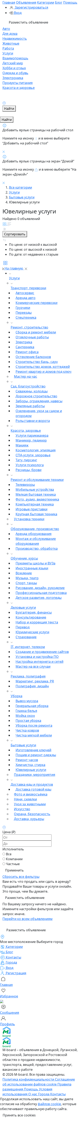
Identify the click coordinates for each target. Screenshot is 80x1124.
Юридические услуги (32, 632)
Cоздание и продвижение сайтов (42, 651)
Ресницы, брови (28, 470)
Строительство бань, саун (37, 361)
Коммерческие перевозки (36, 302)
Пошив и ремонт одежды (36, 755)
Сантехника (25, 347)
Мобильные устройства (35, 489)
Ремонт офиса (27, 352)
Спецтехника (26, 317)
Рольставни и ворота (33, 420)
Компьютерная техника (35, 504)
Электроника (12, 78)
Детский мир (12, 63)
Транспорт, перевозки (28, 288)
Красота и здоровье (18, 87)
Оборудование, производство (35, 529)
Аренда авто (25, 298)
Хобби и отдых (14, 68)
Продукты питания (17, 82)
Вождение (24, 573)
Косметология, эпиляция (36, 450)
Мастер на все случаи (33, 666)
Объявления (26, 2)
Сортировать (14, 234)
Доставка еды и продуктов (32, 784)
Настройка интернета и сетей (39, 661)
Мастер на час (25, 376)
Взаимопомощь (15, 58)
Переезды (24, 312)
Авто (6, 28)
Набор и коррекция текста (37, 622)
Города (44, 1094)
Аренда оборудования (33, 533)
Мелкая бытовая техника (36, 494)
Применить (14, 870)
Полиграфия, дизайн (32, 686)
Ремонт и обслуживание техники (37, 479)
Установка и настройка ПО (37, 656)
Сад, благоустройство (28, 386)
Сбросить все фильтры (20, 876)
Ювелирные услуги (31, 769)
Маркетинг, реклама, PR (35, 681)
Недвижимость (14, 38)
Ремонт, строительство (29, 327)
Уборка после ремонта (34, 725)
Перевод (23, 627)
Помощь (70, 2)
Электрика (24, 342)
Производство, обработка (37, 548)
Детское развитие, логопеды (39, 597)
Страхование (26, 637)
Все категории (20, 187)
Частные (13, 864)
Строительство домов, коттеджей (43, 366)
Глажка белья (26, 710)
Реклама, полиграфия (28, 676)
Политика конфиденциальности (28, 1079)
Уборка (16, 696)
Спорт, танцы (26, 583)
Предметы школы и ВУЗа (35, 563)
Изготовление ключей (33, 750)
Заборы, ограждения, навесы (39, 401)
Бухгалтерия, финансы (34, 612)
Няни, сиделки (25, 799)
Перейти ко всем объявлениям (27, 919)
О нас (33, 1094)
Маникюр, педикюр (31, 440)
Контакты (58, 1094)
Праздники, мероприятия (34, 774)
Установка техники (29, 519)
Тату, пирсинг (26, 460)
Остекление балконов (33, 357)
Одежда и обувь (15, 73)
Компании (14, 859)
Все (8, 854)
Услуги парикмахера (32, 435)
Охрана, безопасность (32, 814)
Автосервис (25, 293)
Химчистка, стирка (30, 765)
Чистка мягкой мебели (34, 735)
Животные (10, 43)
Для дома (9, 33)
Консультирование (31, 617)
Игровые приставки (31, 509)
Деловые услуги (23, 607)
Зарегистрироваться (31, 7)
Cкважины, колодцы (32, 391)
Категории (45, 2)
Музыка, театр (27, 578)
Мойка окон (25, 715)
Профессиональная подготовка (41, 592)
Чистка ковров (27, 730)
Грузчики (23, 307)
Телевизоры (25, 484)
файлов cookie (49, 1104)
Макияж (22, 445)
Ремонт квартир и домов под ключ (43, 371)
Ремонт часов (27, 760)
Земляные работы (30, 406)
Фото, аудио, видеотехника (37, 499)
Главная (8, 2)
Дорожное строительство (36, 396)
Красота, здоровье (26, 430)
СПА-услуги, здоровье (33, 455)
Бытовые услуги (21, 197)
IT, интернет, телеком (28, 647)
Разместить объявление (28, 22)
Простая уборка (28, 720)
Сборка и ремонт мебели (36, 332)
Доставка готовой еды (33, 789)
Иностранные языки (32, 568)
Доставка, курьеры (29, 819)
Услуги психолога (30, 465)
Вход (17, 12)
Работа (8, 48)
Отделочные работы (32, 337)
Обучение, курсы (24, 558)
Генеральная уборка (32, 706)
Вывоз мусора (27, 701)
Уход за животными (30, 804)
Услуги (7, 53)
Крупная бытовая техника (36, 514)
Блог (58, 2)
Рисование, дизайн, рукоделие (40, 588)
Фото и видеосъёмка (30, 794)
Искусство (22, 809)
